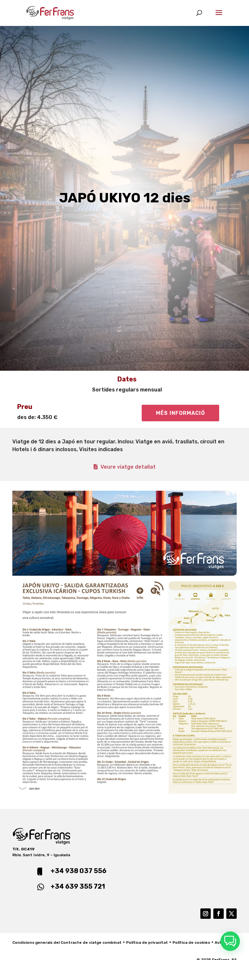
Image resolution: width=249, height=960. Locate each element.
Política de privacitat (147, 942)
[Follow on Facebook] (218, 913)
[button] (230, 941)
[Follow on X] (231, 913)
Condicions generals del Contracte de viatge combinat (67, 942)
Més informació (180, 413)
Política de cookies (191, 942)
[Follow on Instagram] (205, 913)
